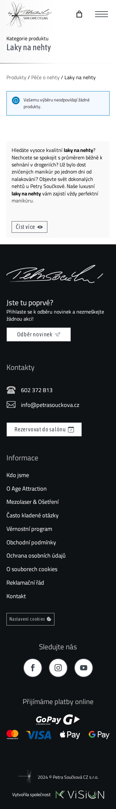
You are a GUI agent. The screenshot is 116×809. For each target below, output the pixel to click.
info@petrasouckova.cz (50, 404)
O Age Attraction (26, 488)
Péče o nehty (45, 77)
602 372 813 (37, 390)
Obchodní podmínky (31, 542)
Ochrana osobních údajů (36, 555)
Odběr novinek (35, 334)
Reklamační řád (25, 582)
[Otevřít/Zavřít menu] (101, 14)
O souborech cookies (31, 569)
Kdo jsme (17, 475)
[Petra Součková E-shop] (54, 274)
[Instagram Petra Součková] (58, 667)
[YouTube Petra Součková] (83, 667)
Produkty (16, 77)
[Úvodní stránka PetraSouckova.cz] (29, 14)
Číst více (25, 226)
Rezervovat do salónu (40, 429)
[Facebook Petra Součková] (32, 667)
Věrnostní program (29, 528)
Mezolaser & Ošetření (32, 501)
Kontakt (16, 596)
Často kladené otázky (32, 515)
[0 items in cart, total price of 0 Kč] (79, 14)
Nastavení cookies (27, 619)
